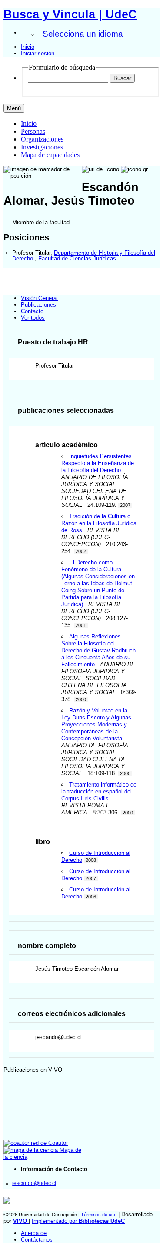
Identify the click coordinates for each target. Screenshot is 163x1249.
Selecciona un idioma (83, 33)
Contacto (32, 311)
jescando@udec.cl (34, 1183)
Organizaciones (42, 139)
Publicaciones (38, 304)
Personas (33, 131)
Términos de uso (98, 1214)
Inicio (27, 47)
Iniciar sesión (37, 53)
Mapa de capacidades (50, 155)
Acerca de (34, 1233)
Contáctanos (37, 1239)
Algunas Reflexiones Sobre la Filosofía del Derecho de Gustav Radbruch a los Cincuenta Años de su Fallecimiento (98, 650)
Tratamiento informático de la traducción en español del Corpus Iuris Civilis (98, 791)
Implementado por (78, 1221)
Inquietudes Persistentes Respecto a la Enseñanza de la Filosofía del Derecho (97, 463)
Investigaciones (42, 147)
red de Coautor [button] (48, 1143)
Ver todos (33, 317)
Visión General (39, 298)
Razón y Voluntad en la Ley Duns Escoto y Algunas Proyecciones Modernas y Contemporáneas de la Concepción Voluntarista (96, 724)
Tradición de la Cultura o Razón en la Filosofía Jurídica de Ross (98, 523)
